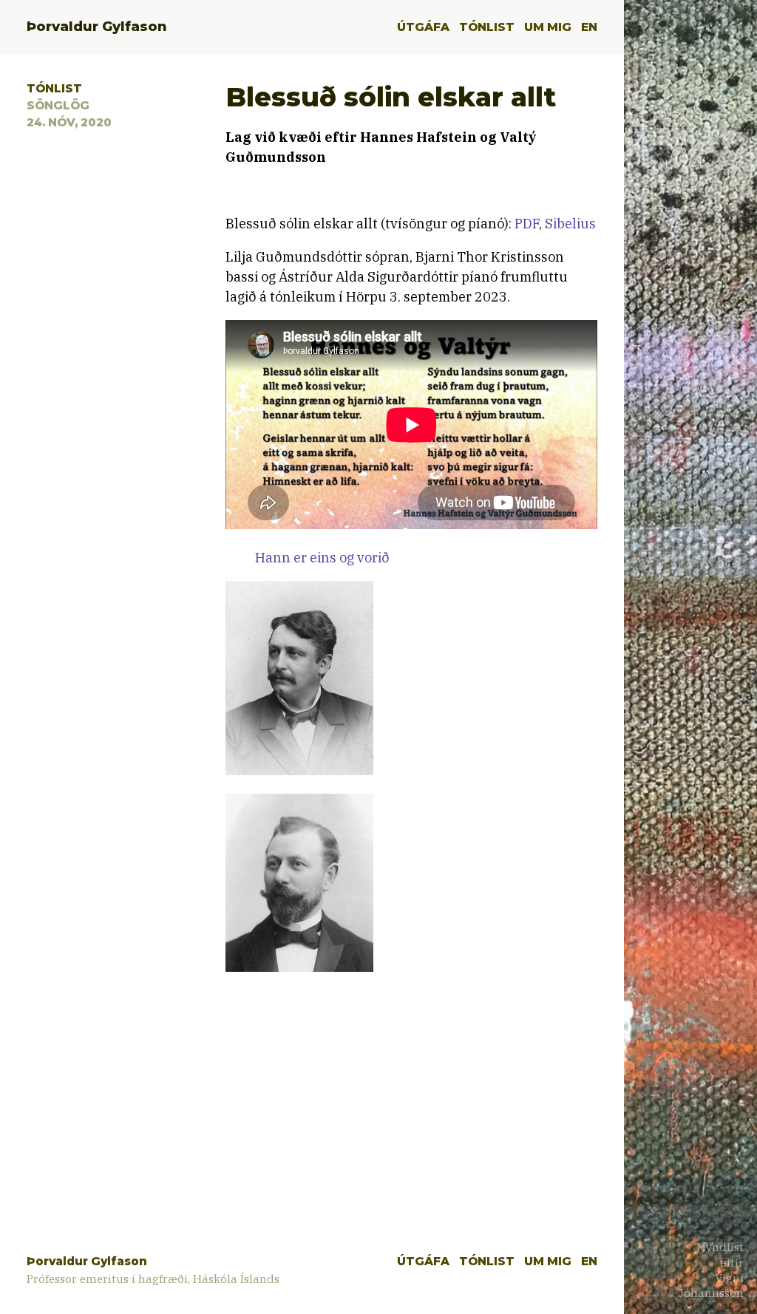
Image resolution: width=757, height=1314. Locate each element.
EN (589, 27)
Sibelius (570, 223)
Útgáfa (423, 27)
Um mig (547, 27)
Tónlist (487, 27)
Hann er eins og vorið (322, 557)
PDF (527, 223)
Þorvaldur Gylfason (97, 26)
